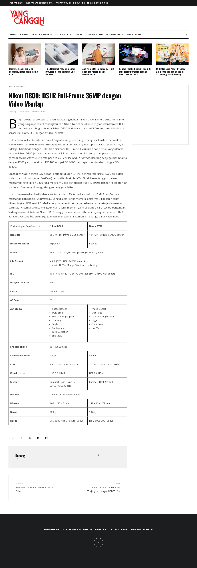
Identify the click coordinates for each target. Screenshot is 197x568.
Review (24, 34)
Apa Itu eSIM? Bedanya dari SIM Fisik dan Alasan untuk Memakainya (98, 71)
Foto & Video (23, 111)
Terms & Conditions (97, 3)
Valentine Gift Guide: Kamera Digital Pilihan (34, 487)
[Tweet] (30, 438)
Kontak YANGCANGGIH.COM (39, 3)
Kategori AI (61, 34)
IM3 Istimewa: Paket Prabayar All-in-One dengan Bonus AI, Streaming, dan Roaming (171, 71)
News (13, 34)
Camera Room (95, 34)
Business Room (114, 34)
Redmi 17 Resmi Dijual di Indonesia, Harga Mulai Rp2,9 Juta (23, 71)
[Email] (46, 438)
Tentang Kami (17, 3)
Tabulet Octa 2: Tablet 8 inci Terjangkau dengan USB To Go (103, 487)
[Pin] (38, 438)
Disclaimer (79, 3)
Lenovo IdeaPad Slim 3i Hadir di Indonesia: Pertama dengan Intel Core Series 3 (135, 71)
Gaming (79, 34)
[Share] (21, 438)
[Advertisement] (160, 116)
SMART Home (134, 34)
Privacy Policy (63, 3)
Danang (12, 111)
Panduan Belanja (42, 34)
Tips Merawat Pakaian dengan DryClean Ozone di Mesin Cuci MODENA (60, 71)
